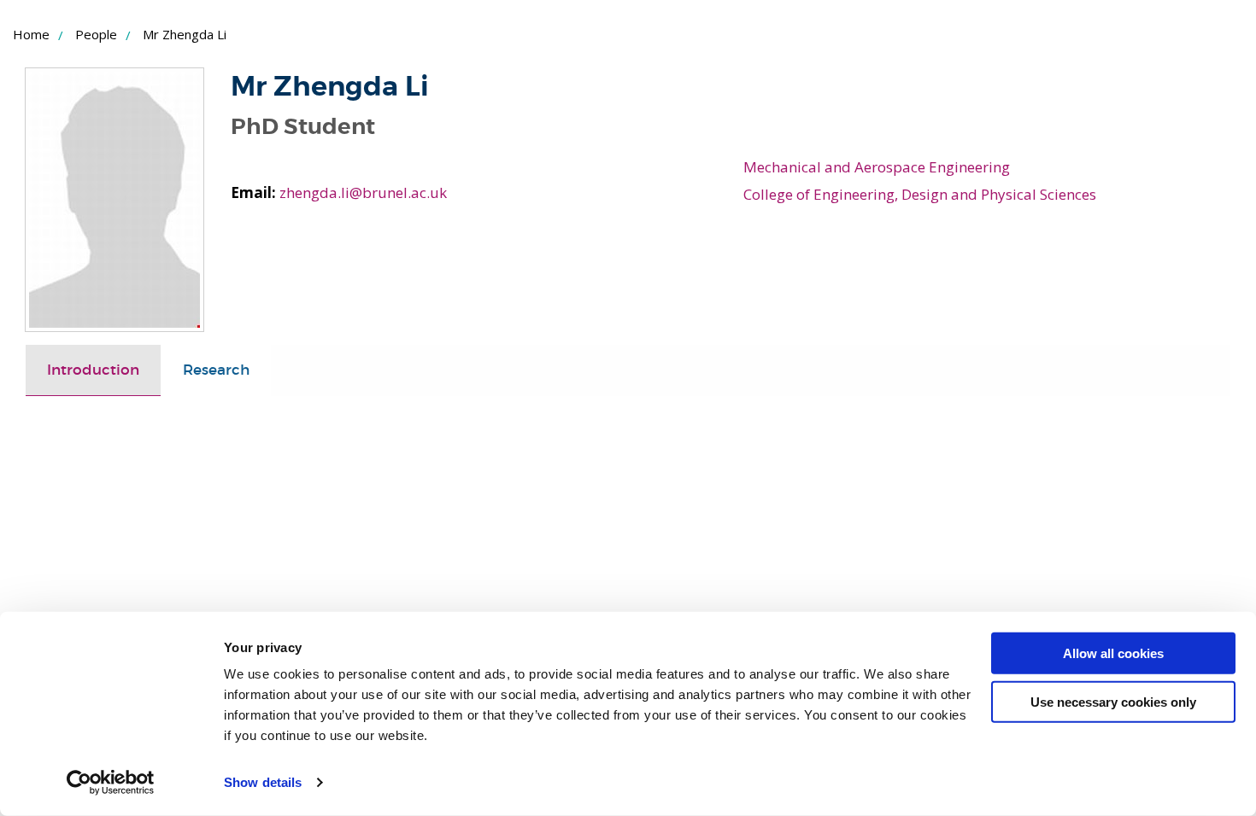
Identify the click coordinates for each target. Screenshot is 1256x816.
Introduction (93, 370)
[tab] (93, 370)
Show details (263, 782)
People (96, 34)
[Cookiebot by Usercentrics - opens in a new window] (110, 783)
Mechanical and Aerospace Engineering (876, 167)
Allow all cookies (1113, 653)
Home (31, 34)
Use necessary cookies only (1113, 701)
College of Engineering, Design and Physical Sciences (919, 194)
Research (216, 370)
